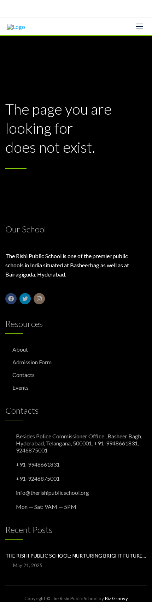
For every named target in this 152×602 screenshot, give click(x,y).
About (20, 349)
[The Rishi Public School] (16, 26)
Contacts (23, 374)
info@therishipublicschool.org (52, 492)
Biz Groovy (116, 598)
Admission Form (32, 362)
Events (20, 387)
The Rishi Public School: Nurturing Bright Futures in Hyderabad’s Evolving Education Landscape (76, 556)
